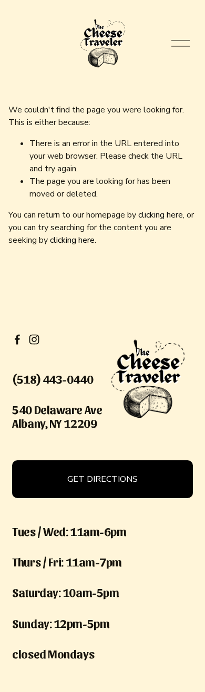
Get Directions (102, 479)
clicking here (160, 215)
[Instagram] (34, 339)
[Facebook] (17, 339)
